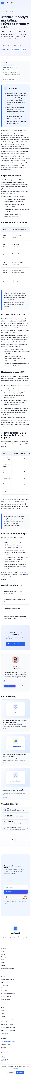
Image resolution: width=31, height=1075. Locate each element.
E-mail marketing (5, 999)
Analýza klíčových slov (7, 1024)
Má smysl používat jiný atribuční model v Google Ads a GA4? (15, 617)
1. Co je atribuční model (8, 65)
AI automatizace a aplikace (8, 993)
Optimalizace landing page (8, 1027)
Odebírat (8, 891)
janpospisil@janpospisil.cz (9, 1041)
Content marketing (6, 996)
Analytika (24, 49)
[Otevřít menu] (28, 2)
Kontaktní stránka (5, 1044)
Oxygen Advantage (6, 971)
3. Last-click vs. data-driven (9, 69)
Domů (2, 11)
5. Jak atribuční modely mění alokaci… (12, 74)
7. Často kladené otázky (8, 79)
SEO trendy (4, 1021)
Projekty (3, 957)
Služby (3, 954)
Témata (3, 1016)
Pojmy (3, 1013)
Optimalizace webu (6, 988)
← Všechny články (8, 839)
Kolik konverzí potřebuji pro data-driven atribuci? (13, 592)
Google (3, 1052)
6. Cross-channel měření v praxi (10, 77)
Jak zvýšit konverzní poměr (8, 1019)
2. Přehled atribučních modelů (10, 67)
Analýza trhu (4, 982)
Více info (15, 1068)
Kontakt (3, 965)
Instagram (3, 1050)
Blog (7, 11)
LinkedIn (24, 686)
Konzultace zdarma (9, 685)
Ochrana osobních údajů (7, 968)
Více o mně (19, 685)
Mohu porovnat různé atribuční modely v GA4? (15, 600)
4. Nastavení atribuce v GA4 (9, 72)
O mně (3, 959)
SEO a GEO (4, 990)
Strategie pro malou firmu (8, 1030)
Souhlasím (20, 1072)
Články (12, 11)
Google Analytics (24, 572)
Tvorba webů (4, 985)
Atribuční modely (5, 1033)
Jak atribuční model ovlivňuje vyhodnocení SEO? (12, 609)
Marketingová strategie (7, 979)
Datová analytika (15, 49)
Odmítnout (11, 1072)
